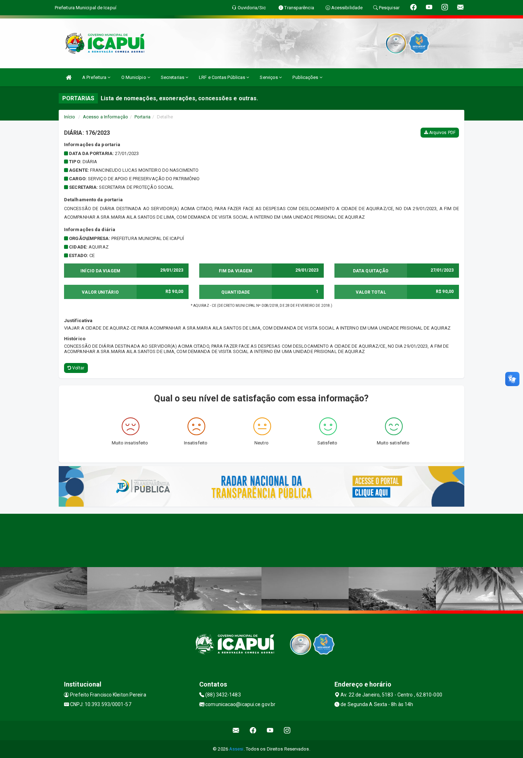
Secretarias (173, 77)
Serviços (269, 77)
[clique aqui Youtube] (270, 730)
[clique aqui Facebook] (253, 730)
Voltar (77, 367)
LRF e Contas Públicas (222, 77)
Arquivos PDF (441, 132)
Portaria (142, 116)
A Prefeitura (94, 77)
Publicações (305, 77)
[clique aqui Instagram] (287, 730)
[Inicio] (68, 77)
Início (69, 116)
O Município (134, 77)
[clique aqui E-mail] (236, 730)
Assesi (236, 749)
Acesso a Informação (105, 116)
